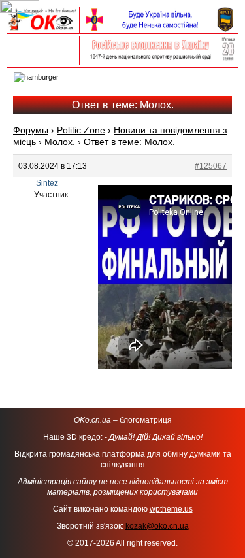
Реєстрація (43, 57)
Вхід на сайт (42, 42)
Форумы (30, 130)
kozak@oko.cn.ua (157, 526)
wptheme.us (171, 509)
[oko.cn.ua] (43, 12)
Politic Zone (81, 130)
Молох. (59, 142)
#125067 (211, 166)
